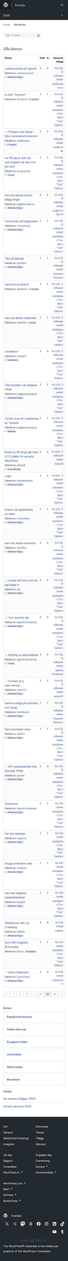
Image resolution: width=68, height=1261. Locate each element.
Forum (6, 15)
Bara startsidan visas (17, 729)
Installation (11, 351)
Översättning (13, 469)
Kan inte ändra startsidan (20, 543)
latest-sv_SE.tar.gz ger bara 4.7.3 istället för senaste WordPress (21, 456)
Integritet (8, 1144)
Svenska (16, 1215)
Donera (42, 1166)
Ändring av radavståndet (23, 655)
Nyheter (8, 1132)
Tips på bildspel (14, 258)
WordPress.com (14, 1183)
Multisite (11, 431)
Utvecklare (10, 1166)
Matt (8, 1189)
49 (54, 994)
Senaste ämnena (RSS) (17, 1106)
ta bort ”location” (15, 94)
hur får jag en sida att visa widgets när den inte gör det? (20, 162)
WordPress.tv (13, 1172)
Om (5, 1126)
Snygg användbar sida (18, 863)
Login (8, 476)
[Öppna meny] (62, 5)
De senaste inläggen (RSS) (19, 1098)
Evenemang (43, 1160)
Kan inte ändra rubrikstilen (20, 318)
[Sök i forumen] (38, 35)
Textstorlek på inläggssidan (21, 221)
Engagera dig (43, 1155)
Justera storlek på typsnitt (21, 68)
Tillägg (39, 1138)
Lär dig (7, 1155)
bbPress (10, 1195)
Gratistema (11, 803)
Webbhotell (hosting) (16, 1138)
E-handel (34, 99)
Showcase (42, 1126)
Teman (10, 175)
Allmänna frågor (15, 77)
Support (8, 1160)
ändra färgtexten (18, 972)
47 (40, 994)
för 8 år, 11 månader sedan (57, 288)
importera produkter (17, 284)
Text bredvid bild (18, 617)
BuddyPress (12, 1201)
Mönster (41, 1144)
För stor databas (15, 833)
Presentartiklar (46, 1172)
